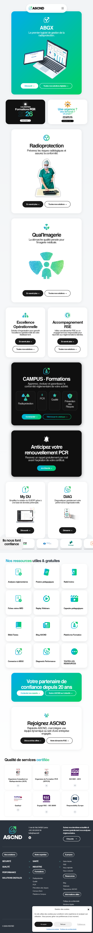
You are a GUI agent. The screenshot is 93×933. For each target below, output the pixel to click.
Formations (39, 871)
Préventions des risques (40, 888)
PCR (34, 885)
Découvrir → (25, 530)
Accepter (43, 924)
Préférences (81, 924)
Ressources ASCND (70, 889)
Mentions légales (68, 904)
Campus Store (37, 891)
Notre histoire (67, 861)
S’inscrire (70, 838)
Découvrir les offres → (32, 740)
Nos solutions (9, 854)
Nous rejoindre (67, 868)
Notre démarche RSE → (59, 740)
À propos (68, 854)
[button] (88, 909)
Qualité (35, 881)
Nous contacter (68, 871)
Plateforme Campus (39, 894)
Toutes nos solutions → (57, 204)
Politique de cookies (52, 929)
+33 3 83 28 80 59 (34, 830)
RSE (64, 864)
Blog (64, 883)
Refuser (62, 924)
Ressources (70, 876)
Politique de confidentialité (68, 929)
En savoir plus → (32, 204)
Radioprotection (38, 878)
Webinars (66, 886)
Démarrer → (67, 530)
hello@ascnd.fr (33, 833)
